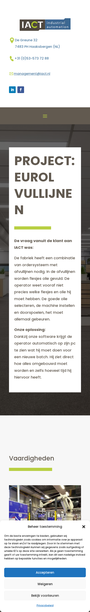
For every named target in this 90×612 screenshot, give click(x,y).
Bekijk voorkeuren (45, 595)
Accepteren (45, 572)
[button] (84, 527)
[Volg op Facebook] (20, 89)
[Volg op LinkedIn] (12, 89)
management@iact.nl (32, 73)
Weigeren (45, 584)
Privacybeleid (45, 605)
